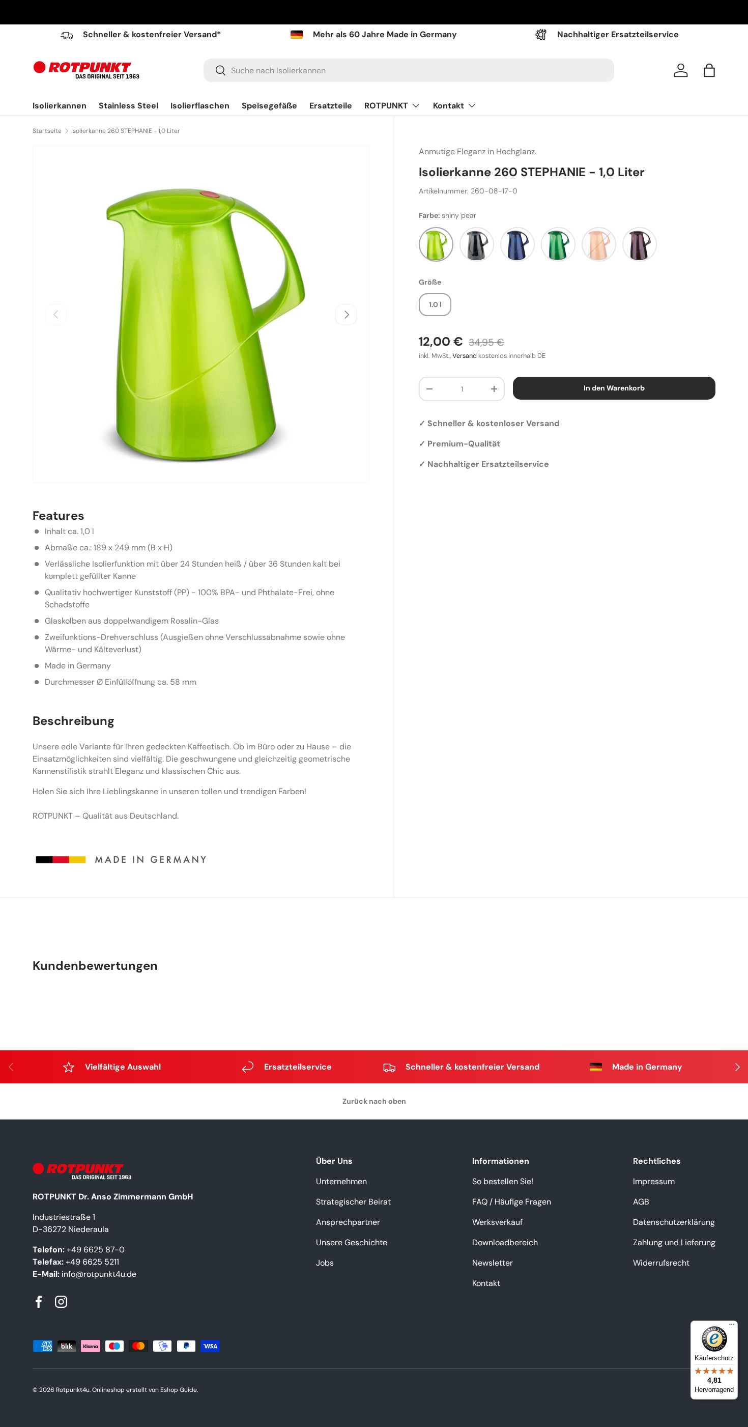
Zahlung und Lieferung (674, 1242)
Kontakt (448, 105)
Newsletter (492, 1262)
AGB (641, 1201)
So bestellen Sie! (502, 1181)
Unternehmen (341, 1181)
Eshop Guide (178, 1390)
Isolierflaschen (199, 105)
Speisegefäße (269, 105)
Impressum (654, 1181)
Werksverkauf (497, 1222)
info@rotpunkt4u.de (99, 1274)
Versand (464, 355)
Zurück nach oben (374, 1101)
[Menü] (732, 1327)
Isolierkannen (60, 105)
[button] (709, 70)
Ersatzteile (330, 105)
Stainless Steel (128, 105)
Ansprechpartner (348, 1222)
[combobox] (409, 70)
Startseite (47, 131)
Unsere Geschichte (351, 1242)
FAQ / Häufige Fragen (511, 1201)
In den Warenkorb (614, 388)
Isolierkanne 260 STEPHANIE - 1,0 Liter (125, 131)
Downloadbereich (505, 1242)
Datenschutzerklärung (674, 1222)
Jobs (325, 1262)
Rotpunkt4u (73, 1390)
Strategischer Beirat (353, 1201)
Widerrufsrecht (661, 1262)
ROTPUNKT (386, 105)
